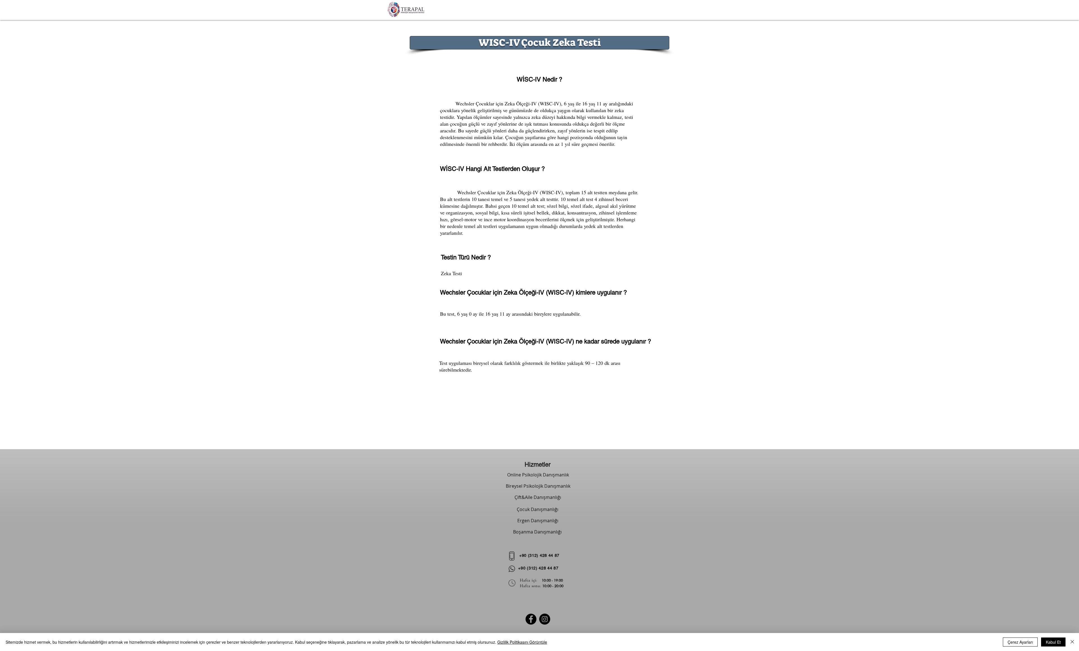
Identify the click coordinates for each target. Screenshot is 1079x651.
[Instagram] (544, 619)
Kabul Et (1053, 642)
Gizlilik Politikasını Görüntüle (522, 642)
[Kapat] (1072, 642)
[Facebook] (530, 619)
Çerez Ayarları (1020, 642)
